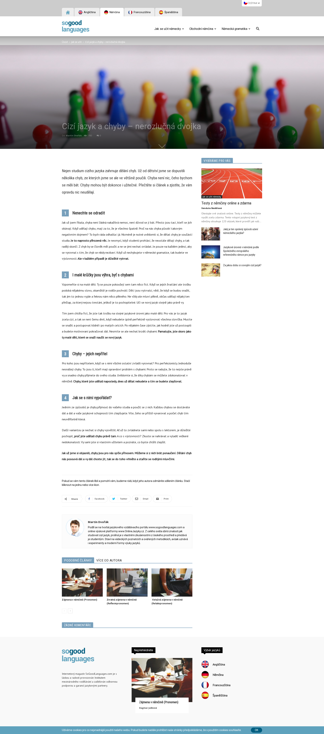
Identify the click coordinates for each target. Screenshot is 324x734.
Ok (256, 730)
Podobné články (78, 560)
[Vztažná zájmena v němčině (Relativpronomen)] (172, 582)
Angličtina (89, 12)
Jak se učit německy (167, 29)
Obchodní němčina (201, 29)
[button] (257, 29)
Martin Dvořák (74, 135)
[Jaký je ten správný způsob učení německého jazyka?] (210, 233)
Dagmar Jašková (148, 707)
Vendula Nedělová (211, 208)
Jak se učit (76, 42)
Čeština (253, 3)
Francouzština (142, 12)
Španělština (171, 12)
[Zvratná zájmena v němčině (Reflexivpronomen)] (127, 582)
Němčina (114, 12)
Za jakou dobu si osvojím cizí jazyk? (242, 265)
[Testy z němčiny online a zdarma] (231, 183)
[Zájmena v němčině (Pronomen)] (82, 582)
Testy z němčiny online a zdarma (226, 203)
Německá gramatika (234, 29)
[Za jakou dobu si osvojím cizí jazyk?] (210, 270)
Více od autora (109, 560)
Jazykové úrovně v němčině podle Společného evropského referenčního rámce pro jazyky (241, 251)
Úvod (65, 42)
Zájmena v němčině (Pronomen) (79, 599)
